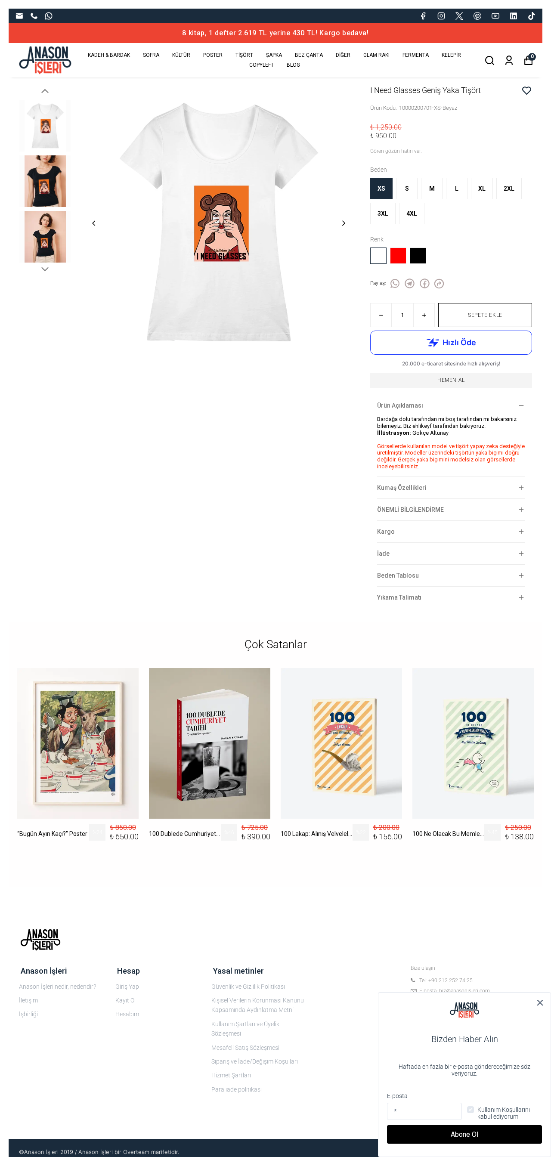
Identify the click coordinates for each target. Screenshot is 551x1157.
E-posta (397, 1095)
